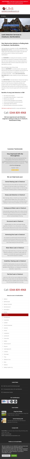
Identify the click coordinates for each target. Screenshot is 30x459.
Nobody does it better (8, 392)
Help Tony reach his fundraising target (11, 386)
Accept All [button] (14, 455)
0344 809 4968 (17, 112)
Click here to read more (7, 108)
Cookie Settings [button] (6, 455)
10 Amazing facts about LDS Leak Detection (12, 389)
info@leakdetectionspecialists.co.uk (12, 435)
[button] (4, 16)
